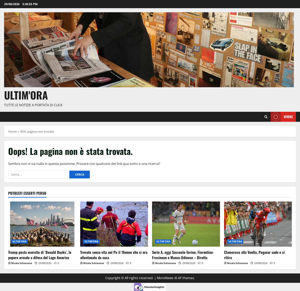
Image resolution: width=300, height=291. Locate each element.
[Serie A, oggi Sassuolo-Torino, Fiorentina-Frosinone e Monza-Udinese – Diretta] (186, 224)
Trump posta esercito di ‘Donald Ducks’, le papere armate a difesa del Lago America (39, 255)
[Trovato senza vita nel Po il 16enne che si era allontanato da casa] (114, 224)
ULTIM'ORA (19, 241)
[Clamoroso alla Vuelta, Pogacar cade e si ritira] (258, 224)
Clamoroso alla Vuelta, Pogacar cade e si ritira (254, 255)
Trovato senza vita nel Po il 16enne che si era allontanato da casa (113, 255)
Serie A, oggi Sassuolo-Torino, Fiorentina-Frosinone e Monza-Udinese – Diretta (183, 255)
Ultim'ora (26, 94)
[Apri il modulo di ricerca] (266, 117)
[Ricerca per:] (38, 174)
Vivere (288, 116)
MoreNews (165, 278)
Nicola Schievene (21, 263)
